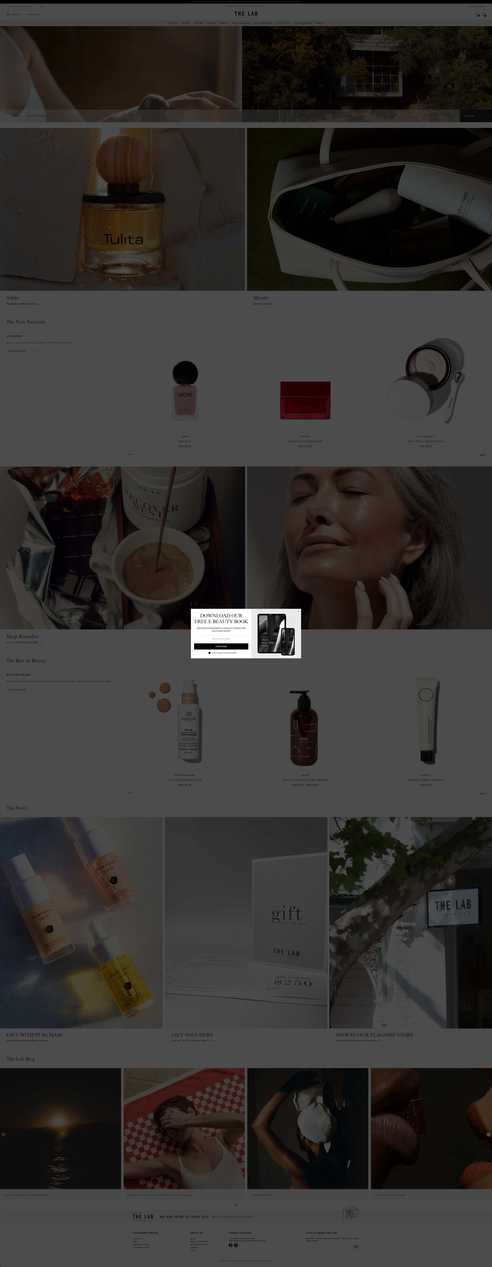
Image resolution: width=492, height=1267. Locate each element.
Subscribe (221, 646)
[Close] (298, 611)
